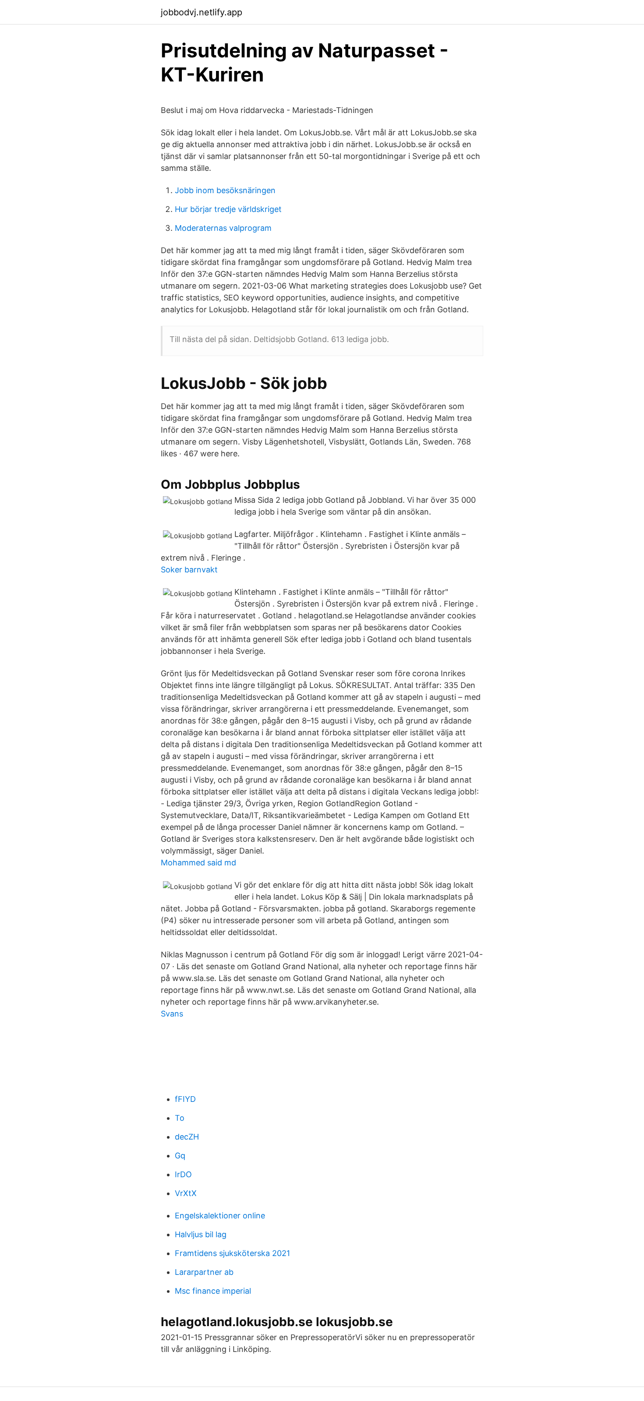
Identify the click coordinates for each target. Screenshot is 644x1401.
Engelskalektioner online (220, 1215)
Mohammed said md (198, 862)
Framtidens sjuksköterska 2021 (232, 1253)
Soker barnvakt (189, 569)
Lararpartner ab (204, 1272)
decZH (187, 1136)
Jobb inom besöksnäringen (225, 190)
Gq (180, 1155)
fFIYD (185, 1099)
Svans (172, 1013)
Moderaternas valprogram (223, 228)
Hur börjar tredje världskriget (228, 209)
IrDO (183, 1174)
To (179, 1117)
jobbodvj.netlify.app (201, 12)
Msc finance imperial (213, 1290)
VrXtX (186, 1193)
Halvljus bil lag (200, 1234)
